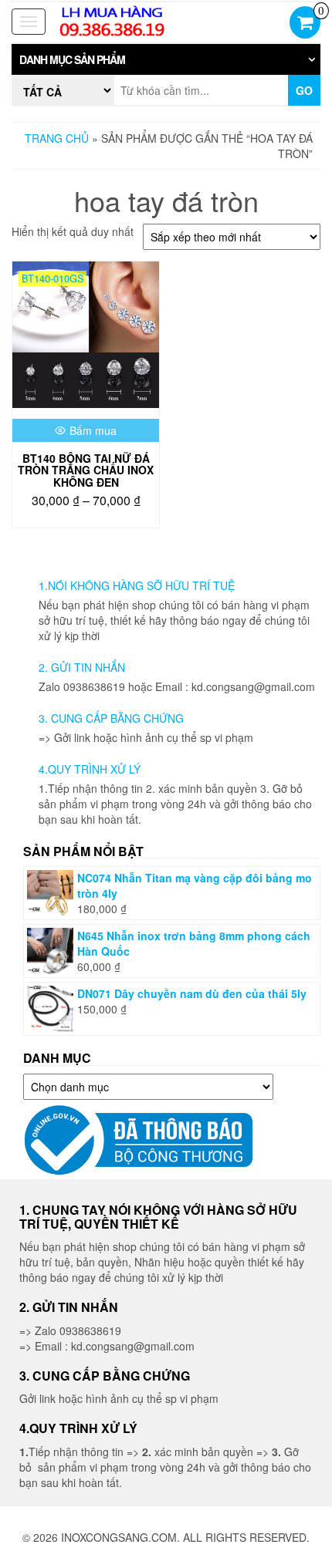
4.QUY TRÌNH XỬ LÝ (90, 769)
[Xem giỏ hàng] (305, 24)
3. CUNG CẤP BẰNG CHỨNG (111, 718)
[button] (166, 59)
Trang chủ (57, 138)
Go (304, 90)
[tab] (166, 59)
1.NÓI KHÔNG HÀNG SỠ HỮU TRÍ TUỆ (137, 585)
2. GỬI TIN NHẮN (82, 667)
